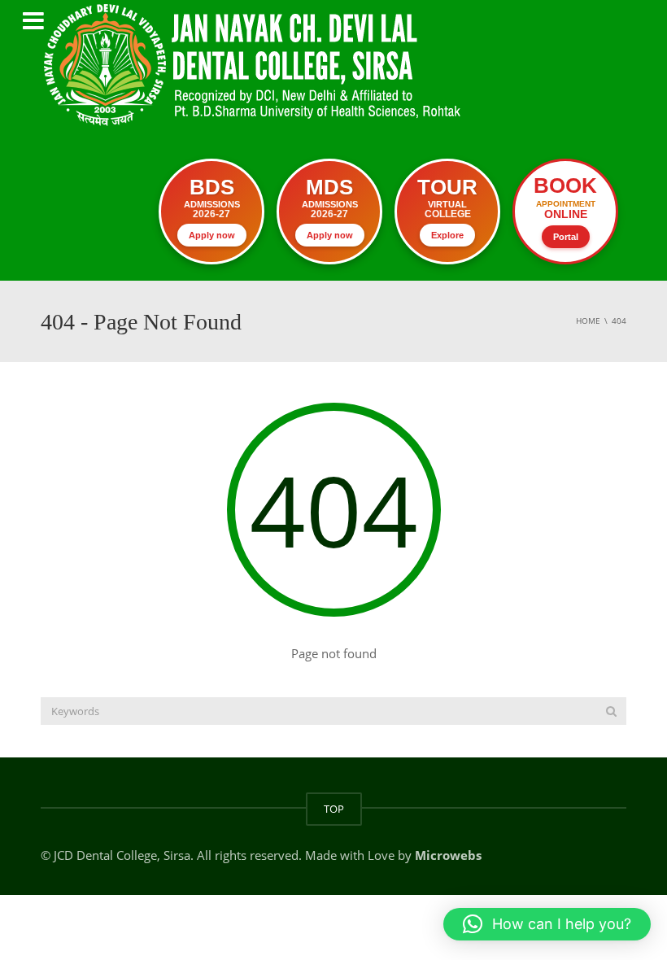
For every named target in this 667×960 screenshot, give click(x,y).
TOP (334, 808)
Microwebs (448, 855)
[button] (547, 924)
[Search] (611, 711)
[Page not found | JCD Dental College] (254, 63)
